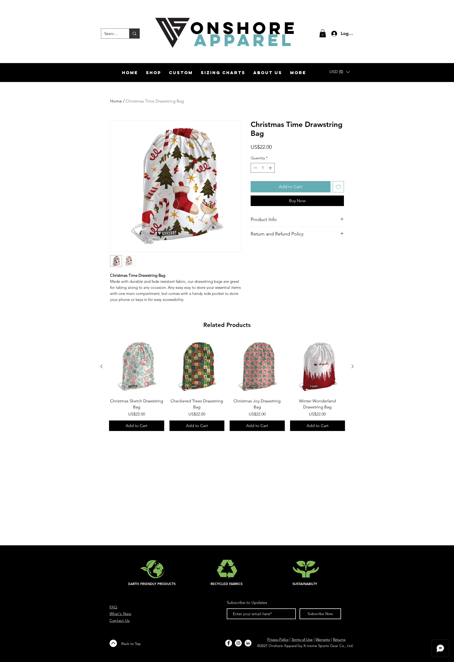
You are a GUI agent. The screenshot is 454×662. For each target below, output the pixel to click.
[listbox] (339, 72)
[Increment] (270, 167)
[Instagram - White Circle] (238, 643)
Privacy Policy (277, 639)
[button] (322, 33)
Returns (339, 639)
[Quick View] (136, 366)
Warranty (323, 639)
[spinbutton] (262, 167)
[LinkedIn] (248, 643)
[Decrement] (254, 167)
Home (116, 101)
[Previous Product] (101, 366)
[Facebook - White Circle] (228, 643)
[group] (227, 385)
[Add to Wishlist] (338, 187)
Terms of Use (302, 639)
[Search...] (134, 33)
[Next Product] (352, 366)
